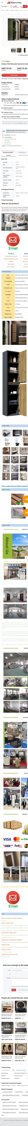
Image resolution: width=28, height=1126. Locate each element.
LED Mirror (17, 1078)
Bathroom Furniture (14, 10)
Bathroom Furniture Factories (9, 1102)
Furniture (7, 10)
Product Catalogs (22, 1070)
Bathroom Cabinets (23, 10)
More (2, 1115)
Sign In (3, 145)
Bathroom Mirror (19, 1092)
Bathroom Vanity (5, 1078)
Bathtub (3, 1075)
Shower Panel (4, 1073)
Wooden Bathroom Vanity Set (9, 1112)
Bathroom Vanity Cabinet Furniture (10, 1109)
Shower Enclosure (18, 1075)
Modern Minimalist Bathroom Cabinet (11, 1095)
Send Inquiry (14, 75)
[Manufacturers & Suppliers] (14, 2)
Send (14, 990)
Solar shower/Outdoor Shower (21, 1073)
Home (2, 10)
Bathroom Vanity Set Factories (9, 1105)
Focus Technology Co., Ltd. (18, 1120)
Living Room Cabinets (7, 1092)
